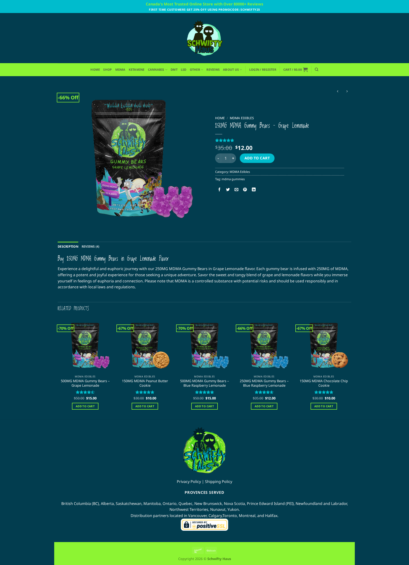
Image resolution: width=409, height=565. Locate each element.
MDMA (120, 69)
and (321, 503)
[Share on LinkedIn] (254, 189)
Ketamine (137, 69)
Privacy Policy (189, 481)
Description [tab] (68, 246)
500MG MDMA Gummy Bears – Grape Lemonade (85, 383)
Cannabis (156, 69)
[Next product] (337, 91)
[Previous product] (347, 91)
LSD (184, 69)
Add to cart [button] (85, 406)
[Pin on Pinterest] (245, 189)
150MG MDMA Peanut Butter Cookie (145, 383)
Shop (107, 69)
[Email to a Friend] (236, 189)
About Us (231, 69)
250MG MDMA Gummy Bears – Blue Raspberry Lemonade (264, 383)
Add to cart (257, 158)
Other (195, 69)
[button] (262, 70)
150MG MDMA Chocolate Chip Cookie (324, 383)
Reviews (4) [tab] (90, 246)
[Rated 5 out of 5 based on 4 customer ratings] (279, 140)
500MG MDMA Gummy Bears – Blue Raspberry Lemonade (204, 383)
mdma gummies (233, 179)
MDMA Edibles (242, 118)
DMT (174, 69)
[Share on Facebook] (219, 189)
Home (95, 69)
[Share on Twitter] (228, 189)
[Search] (316, 69)
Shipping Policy (218, 481)
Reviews (213, 69)
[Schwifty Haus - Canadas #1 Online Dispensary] (204, 38)
